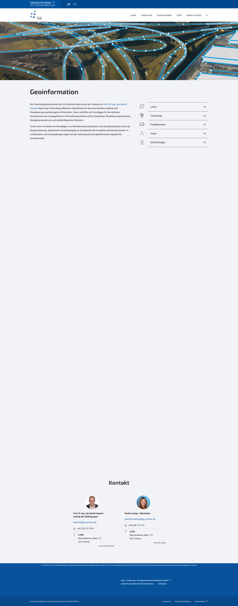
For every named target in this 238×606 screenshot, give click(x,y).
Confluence (162, 584)
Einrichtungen (193, 15)
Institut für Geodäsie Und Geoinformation (137, 584)
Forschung (146, 15)
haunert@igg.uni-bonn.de (85, 522)
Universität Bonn (40, 2)
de (68, 4)
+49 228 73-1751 (136, 525)
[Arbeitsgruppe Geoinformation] (42, 15)
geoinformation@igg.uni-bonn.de (140, 519)
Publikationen (164, 15)
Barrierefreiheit (200, 601)
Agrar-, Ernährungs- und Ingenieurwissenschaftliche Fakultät (145, 580)
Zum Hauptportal (71, 601)
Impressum (167, 601)
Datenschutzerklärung (183, 601)
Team (179, 15)
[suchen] (206, 17)
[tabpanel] (119, 51)
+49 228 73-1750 (85, 528)
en (74, 4)
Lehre (133, 15)
